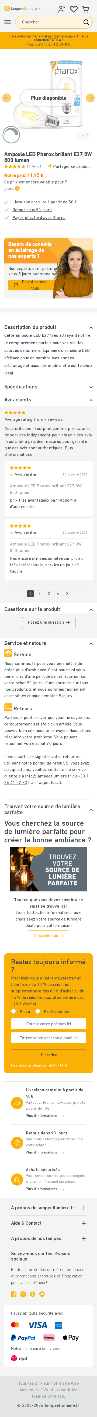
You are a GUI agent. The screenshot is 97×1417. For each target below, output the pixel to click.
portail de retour (48, 763)
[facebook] (13, 1294)
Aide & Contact (26, 1223)
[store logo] (22, 8)
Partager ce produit (71, 167)
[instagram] (23, 1294)
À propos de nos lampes (36, 1239)
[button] (48, 40)
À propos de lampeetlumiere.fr (42, 1208)
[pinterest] (32, 1294)
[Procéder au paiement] (67, 593)
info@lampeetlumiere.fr (48, 776)
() (34, 167)
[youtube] (42, 1294)
